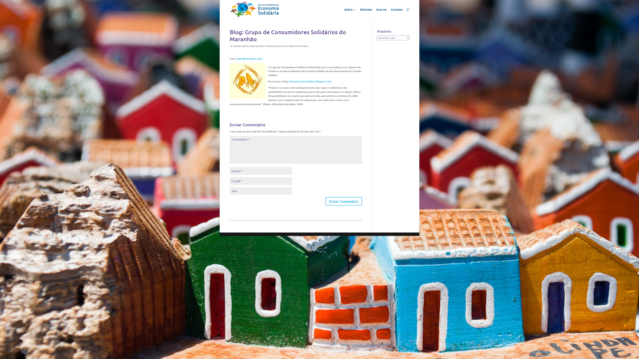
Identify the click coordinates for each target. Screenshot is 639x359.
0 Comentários (301, 46)
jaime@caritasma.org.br (250, 58)
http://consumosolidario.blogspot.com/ (310, 81)
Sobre (348, 9)
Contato (397, 9)
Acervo (381, 9)
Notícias (366, 9)
